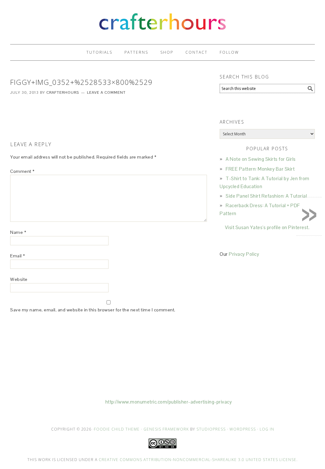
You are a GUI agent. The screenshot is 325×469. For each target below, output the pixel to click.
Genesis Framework (166, 429)
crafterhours (162, 19)
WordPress (242, 429)
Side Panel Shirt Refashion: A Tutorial (266, 196)
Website (19, 279)
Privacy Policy (244, 254)
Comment (22, 171)
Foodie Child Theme (117, 429)
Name (18, 232)
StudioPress (211, 429)
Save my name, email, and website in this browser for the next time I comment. (93, 310)
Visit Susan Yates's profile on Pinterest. (267, 227)
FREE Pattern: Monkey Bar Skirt (260, 169)
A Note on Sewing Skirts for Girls (261, 159)
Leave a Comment (106, 92)
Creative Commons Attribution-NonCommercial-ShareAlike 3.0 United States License (197, 459)
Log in (267, 429)
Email (17, 256)
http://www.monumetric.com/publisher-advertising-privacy (168, 402)
